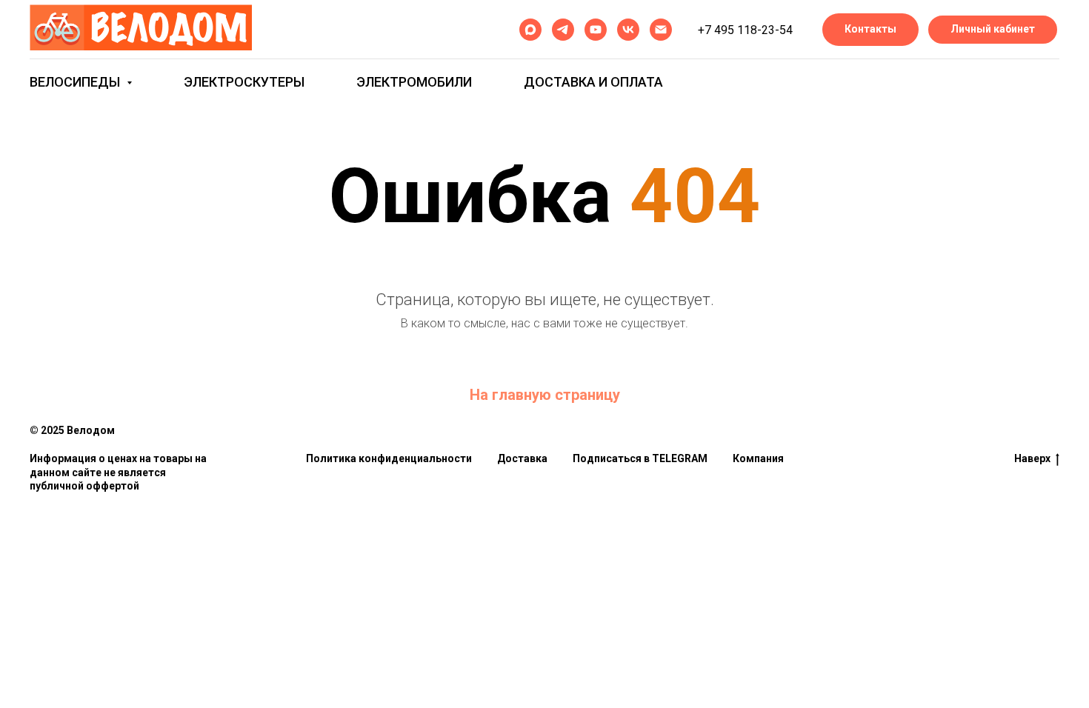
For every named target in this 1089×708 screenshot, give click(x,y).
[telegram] (563, 30)
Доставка (522, 458)
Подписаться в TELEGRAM (640, 458)
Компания (758, 458)
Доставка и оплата (593, 82)
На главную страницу (545, 395)
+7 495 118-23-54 (745, 30)
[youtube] (596, 30)
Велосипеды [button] (76, 82)
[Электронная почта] (661, 30)
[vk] (628, 30)
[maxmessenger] (530, 30)
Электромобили (414, 82)
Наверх (1032, 458)
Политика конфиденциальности (389, 458)
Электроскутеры (244, 82)
